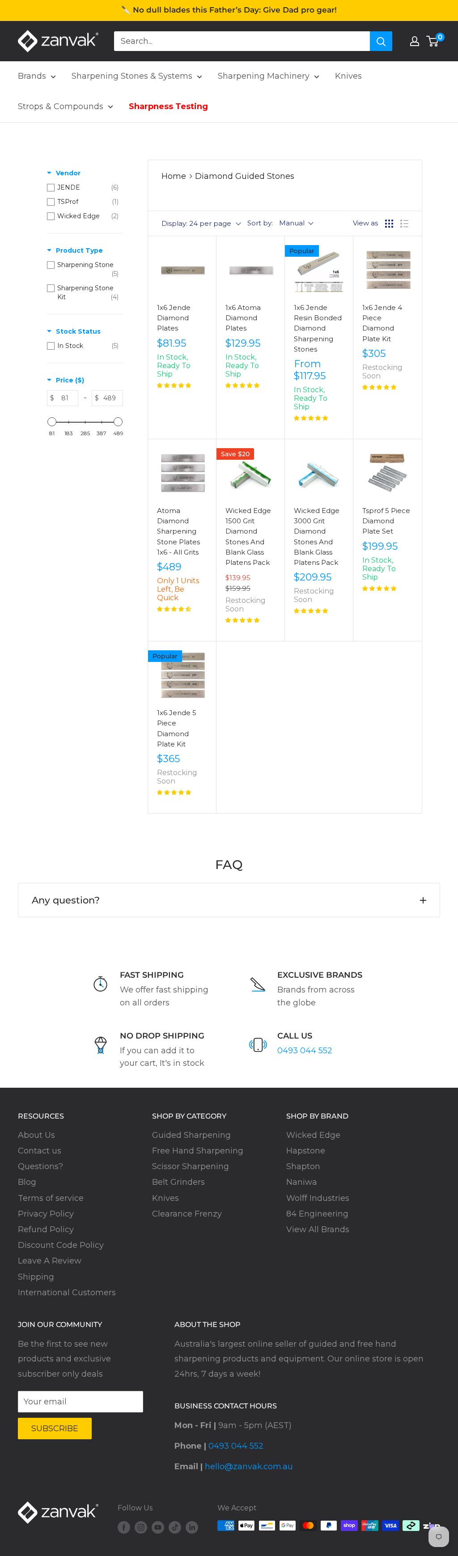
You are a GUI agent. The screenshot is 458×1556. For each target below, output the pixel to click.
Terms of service (51, 1198)
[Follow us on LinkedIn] (192, 1527)
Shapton (303, 1166)
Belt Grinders (178, 1182)
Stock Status (78, 331)
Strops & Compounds (60, 106)
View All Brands (317, 1229)
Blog (27, 1182)
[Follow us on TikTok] (175, 1527)
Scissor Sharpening (190, 1166)
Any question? (66, 900)
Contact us (39, 1151)
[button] (174, 385)
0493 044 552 (304, 1051)
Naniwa (301, 1182)
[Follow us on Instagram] (141, 1527)
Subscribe (54, 1428)
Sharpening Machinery (264, 76)
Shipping (36, 1277)
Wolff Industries (317, 1198)
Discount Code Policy (61, 1245)
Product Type (79, 250)
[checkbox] (83, 187)
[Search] (381, 41)
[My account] (414, 41)
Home (173, 176)
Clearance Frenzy (187, 1214)
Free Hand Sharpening (197, 1151)
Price (70, 380)
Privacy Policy (46, 1214)
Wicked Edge (313, 1135)
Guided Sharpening (191, 1135)
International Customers (67, 1292)
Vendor (68, 173)
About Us (36, 1135)
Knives (348, 76)
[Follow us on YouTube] (158, 1527)
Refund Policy (46, 1229)
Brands (32, 76)
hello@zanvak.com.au (249, 1466)
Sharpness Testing (168, 106)
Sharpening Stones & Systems (132, 76)
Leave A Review (49, 1261)
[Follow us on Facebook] (124, 1527)
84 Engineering (317, 1214)
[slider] (51, 421)
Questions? (40, 1166)
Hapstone (305, 1151)
